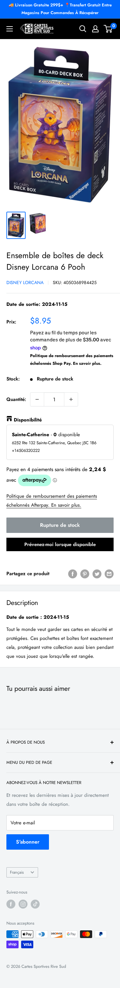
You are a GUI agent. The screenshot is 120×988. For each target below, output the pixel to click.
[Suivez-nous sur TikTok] (35, 904)
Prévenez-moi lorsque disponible (60, 544)
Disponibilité (28, 419)
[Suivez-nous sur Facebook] (10, 904)
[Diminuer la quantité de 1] (37, 399)
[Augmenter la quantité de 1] (71, 399)
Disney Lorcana (25, 282)
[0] (108, 29)
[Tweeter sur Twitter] (96, 573)
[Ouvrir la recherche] (82, 28)
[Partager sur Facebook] (72, 573)
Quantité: (16, 399)
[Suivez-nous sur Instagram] (23, 904)
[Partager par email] (109, 573)
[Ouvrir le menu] (9, 28)
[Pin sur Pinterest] (84, 573)
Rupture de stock (60, 525)
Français (17, 872)
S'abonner (27, 841)
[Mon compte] (95, 28)
